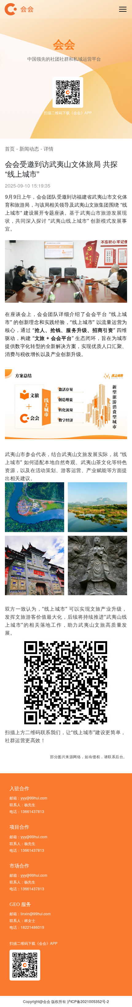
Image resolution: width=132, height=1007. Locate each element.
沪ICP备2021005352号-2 (88, 1001)
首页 (10, 148)
